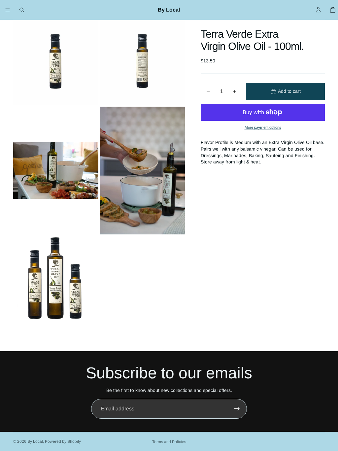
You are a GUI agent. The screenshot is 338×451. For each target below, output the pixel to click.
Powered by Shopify (63, 441)
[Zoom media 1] (55, 62)
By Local (35, 441)
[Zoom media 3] (55, 170)
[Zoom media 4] (142, 170)
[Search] (22, 10)
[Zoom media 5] (55, 278)
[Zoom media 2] (142, 62)
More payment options (263, 127)
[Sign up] (237, 409)
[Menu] (7, 9)
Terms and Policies (169, 441)
